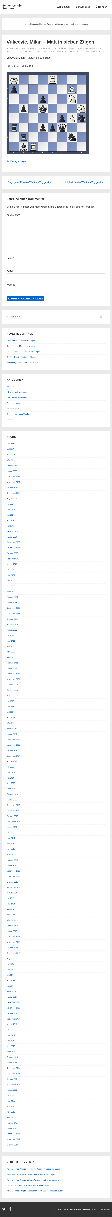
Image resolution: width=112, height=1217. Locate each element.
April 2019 (11, 849)
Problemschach (70, 52)
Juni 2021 (11, 707)
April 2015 (11, 1112)
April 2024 (11, 520)
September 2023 (13, 559)
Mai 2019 (10, 844)
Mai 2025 (10, 449)
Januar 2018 (12, 931)
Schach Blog (83, 7)
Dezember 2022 (13, 608)
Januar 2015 (12, 1128)
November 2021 (13, 679)
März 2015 (11, 1117)
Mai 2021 (10, 712)
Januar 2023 (12, 603)
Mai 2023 (10, 581)
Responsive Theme (101, 1209)
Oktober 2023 (12, 553)
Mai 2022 (10, 646)
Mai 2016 (10, 1041)
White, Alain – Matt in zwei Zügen (34, 1185)
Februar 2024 (12, 531)
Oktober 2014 (12, 1145)
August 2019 (12, 827)
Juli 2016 (10, 1030)
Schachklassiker (14, 409)
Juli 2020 (10, 767)
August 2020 (12, 761)
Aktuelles (10, 387)
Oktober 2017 (12, 948)
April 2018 (11, 915)
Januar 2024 (12, 537)
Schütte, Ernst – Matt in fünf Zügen (21, 357)
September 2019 (13, 822)
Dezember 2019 (13, 805)
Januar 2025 (12, 471)
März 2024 (11, 526)
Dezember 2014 (13, 1134)
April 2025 (11, 455)
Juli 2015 (10, 1095)
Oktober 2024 (12, 487)
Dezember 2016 (13, 1002)
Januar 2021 (12, 734)
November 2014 (13, 1139)
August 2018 (12, 893)
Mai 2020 (10, 778)
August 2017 (12, 958)
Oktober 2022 (12, 619)
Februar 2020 (12, 794)
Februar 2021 (12, 728)
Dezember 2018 (13, 871)
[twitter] (4, 1210)
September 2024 (13, 493)
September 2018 (13, 887)
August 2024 (12, 498)
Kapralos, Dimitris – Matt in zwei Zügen (23, 352)
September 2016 (13, 1019)
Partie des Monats (14, 403)
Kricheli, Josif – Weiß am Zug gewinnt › (85, 182)
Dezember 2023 (13, 542)
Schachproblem (87, 52)
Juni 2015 (11, 1101)
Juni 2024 (11, 509)
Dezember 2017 (13, 937)
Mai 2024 (10, 515)
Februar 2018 (12, 926)
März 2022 (11, 657)
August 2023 (12, 564)
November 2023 (13, 548)
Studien (10, 420)
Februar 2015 (12, 1123)
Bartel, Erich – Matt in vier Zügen (21, 346)
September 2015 (13, 1085)
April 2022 (11, 652)
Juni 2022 (11, 641)
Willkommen (63, 7)
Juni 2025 (11, 444)
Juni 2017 (11, 969)
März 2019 (11, 854)
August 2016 (12, 1024)
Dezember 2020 (13, 739)
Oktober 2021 (12, 685)
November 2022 (13, 613)
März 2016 (11, 1052)
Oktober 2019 (12, 816)
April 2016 (11, 1046)
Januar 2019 (12, 865)
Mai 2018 (10, 909)
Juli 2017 (10, 964)
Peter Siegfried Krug (15, 1169)
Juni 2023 (11, 575)
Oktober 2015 (12, 1079)
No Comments (26, 52)
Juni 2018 (11, 904)
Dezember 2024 (13, 476)
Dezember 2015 (13, 1068)
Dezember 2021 (13, 674)
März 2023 (11, 592)
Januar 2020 (12, 800)
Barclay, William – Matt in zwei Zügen (43, 1180)
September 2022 (13, 624)
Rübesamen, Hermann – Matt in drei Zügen (45, 1191)
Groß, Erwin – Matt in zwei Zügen (21, 341)
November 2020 (13, 745)
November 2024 (13, 482)
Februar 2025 (12, 466)
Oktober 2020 (12, 750)
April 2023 (11, 586)
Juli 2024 (10, 504)
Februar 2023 (12, 597)
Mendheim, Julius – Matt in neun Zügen (23, 363)
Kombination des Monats (17, 398)
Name (10, 258)
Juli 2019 (10, 833)
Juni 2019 (11, 838)
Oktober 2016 (12, 1013)
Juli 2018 (10, 898)
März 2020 (11, 789)
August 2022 (12, 630)
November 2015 (13, 1073)
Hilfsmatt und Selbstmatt (17, 392)
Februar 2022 (12, 663)
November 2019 (13, 811)
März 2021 (11, 723)
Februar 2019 (12, 860)
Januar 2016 (12, 1063)
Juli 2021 (10, 701)
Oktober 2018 (12, 882)
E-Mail (10, 271)
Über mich (101, 7)
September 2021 (13, 690)
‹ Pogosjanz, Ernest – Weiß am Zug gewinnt (29, 182)
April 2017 (11, 980)
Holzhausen (55, 52)
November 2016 (13, 1008)
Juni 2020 (11, 772)
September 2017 (13, 953)
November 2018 (13, 876)
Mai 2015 (10, 1106)
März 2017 (11, 986)
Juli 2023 (10, 570)
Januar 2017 (12, 997)
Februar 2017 (12, 991)
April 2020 (11, 783)
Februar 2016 (12, 1057)
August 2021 (12, 696)
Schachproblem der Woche (18, 414)
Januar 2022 (12, 668)
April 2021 (11, 717)
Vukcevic (100, 52)
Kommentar (13, 215)
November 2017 (13, 942)
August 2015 (12, 1090)
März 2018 (11, 920)
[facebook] (10, 1210)
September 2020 (13, 756)
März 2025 (11, 460)
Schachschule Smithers (12, 7)
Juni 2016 (11, 1035)
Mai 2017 (10, 975)
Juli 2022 (10, 635)
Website (11, 285)
